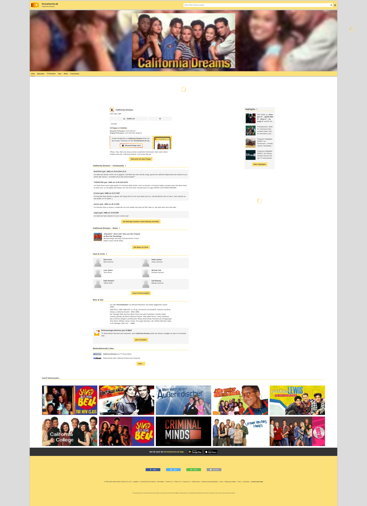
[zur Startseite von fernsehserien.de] (35, 5)
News (66, 74)
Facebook (246, 481)
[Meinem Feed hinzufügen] (112, 110)
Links (239, 481)
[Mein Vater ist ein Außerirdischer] (183, 400)
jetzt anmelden (141, 340)
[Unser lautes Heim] (240, 431)
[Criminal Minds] (183, 431)
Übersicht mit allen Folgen (141, 159)
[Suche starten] (331, 5)
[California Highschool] (126, 431)
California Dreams (48, 6)
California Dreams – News (105, 228)
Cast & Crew (99, 254)
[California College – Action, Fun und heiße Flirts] (69, 431)
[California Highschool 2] (69, 400)
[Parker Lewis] (297, 400)
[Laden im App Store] (211, 452)
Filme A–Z (178, 481)
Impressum (186, 481)
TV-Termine (51, 74)
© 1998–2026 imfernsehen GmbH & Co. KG (117, 481)
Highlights (250, 109)
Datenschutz (196, 481)
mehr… (141, 364)
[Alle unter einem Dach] (240, 400)
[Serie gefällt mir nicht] (160, 119)
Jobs (221, 481)
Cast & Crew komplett (141, 293)
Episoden (40, 74)
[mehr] (131, 323)
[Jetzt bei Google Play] (194, 452)
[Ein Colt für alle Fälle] (126, 400)
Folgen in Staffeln (118, 128)
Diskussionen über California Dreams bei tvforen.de (121, 358)
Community (74, 74)
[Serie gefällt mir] (129, 119)
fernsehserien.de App (174, 452)
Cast (59, 74)
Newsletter (160, 481)
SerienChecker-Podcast (148, 481)
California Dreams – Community (108, 166)
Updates (136, 481)
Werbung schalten (230, 481)
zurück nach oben (257, 481)
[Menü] (335, 5)
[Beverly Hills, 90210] (297, 431)
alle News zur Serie (141, 247)
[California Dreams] (162, 142)
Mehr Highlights (260, 164)
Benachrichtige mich (133, 145)
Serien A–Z (169, 481)
